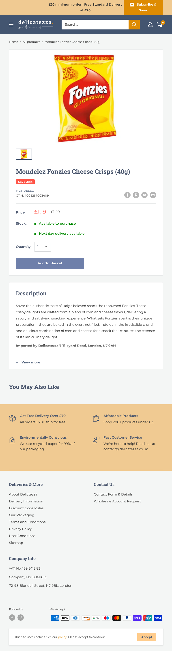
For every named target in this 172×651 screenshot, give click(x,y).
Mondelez (25, 190)
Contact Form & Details (113, 494)
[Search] (134, 24)
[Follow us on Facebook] (12, 617)
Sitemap (16, 543)
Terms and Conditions (27, 522)
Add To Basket (50, 263)
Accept (146, 637)
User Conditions (22, 536)
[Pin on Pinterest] (136, 195)
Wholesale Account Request (117, 501)
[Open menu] (11, 24)
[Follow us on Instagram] (20, 617)
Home (13, 42)
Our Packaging (21, 515)
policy (62, 637)
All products (31, 42)
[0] (159, 24)
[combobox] (95, 24)
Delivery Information (26, 501)
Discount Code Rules (26, 508)
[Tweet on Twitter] (144, 195)
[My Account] (150, 24)
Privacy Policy (20, 529)
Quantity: (24, 247)
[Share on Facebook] (127, 195)
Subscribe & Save (146, 7)
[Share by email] (153, 195)
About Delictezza (23, 494)
